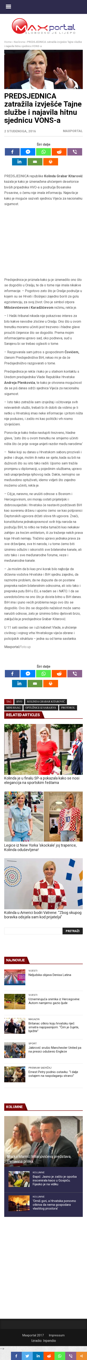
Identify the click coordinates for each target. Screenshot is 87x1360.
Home (8, 42)
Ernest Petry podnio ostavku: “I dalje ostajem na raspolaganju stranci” (53, 1074)
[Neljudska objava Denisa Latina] (14, 977)
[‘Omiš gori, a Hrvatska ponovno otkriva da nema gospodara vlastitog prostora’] (19, 1203)
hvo (19, 701)
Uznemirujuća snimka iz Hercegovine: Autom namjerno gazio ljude (54, 1001)
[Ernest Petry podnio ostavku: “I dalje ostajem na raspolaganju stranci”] (14, 1074)
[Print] (50, 161)
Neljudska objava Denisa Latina (50, 975)
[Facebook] (12, 152)
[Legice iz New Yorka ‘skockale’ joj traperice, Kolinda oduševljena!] (43, 816)
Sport (33, 1043)
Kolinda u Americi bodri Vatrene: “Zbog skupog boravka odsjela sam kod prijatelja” (43, 914)
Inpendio (49, 1341)
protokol (68, 707)
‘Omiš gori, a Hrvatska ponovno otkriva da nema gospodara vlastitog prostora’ (54, 1204)
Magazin (34, 1019)
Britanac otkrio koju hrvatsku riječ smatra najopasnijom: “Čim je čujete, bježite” (54, 1027)
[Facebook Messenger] (27, 152)
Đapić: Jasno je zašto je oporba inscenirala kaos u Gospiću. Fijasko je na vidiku (55, 1180)
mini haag (13, 707)
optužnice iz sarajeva (41, 707)
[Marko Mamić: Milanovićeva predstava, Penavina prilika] (43, 1141)
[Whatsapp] (43, 152)
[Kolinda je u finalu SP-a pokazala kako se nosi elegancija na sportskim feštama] (43, 749)
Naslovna (19, 42)
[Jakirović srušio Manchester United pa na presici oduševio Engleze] (14, 1050)
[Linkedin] (19, 161)
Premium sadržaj (40, 1067)
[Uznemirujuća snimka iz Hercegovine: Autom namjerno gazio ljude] (14, 1002)
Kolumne (39, 1172)
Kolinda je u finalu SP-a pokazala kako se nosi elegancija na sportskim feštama (41, 780)
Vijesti (33, 970)
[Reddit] (59, 152)
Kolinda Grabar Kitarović (46, 701)
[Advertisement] (43, 243)
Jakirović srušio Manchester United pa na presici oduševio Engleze (55, 1049)
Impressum (57, 1335)
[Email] (35, 161)
